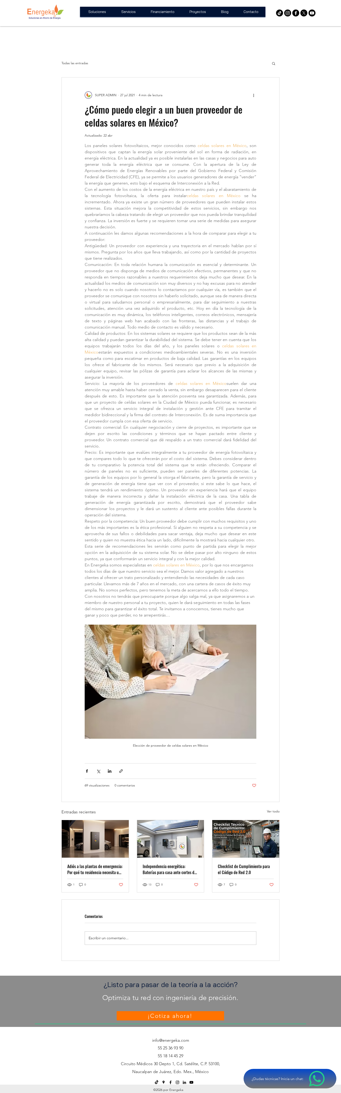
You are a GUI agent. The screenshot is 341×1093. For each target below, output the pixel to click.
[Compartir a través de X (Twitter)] (98, 771)
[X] (303, 13)
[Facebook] (295, 13)
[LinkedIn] (184, 1082)
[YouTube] (312, 13)
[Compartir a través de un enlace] (121, 771)
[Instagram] (287, 13)
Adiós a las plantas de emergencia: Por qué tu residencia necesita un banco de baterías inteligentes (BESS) (94, 869)
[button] (273, 63)
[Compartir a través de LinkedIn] (109, 771)
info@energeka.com (170, 1040)
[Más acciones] (253, 95)
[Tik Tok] (279, 13)
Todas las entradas (74, 63)
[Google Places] (163, 1082)
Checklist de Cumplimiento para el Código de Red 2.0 (244, 869)
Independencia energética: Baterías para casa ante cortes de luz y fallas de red (169, 869)
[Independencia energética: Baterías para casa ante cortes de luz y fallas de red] (170, 839)
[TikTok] (156, 1082)
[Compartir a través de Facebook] (87, 771)
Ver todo (273, 811)
